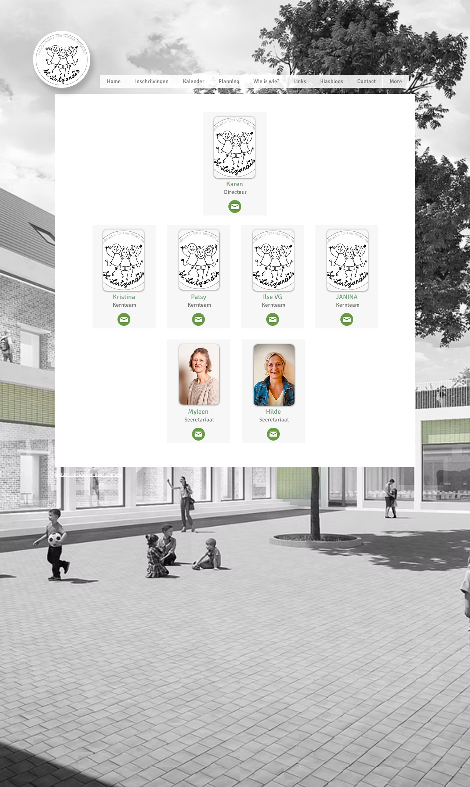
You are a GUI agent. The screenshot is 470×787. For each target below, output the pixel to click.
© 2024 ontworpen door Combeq (88, 474)
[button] (266, 81)
